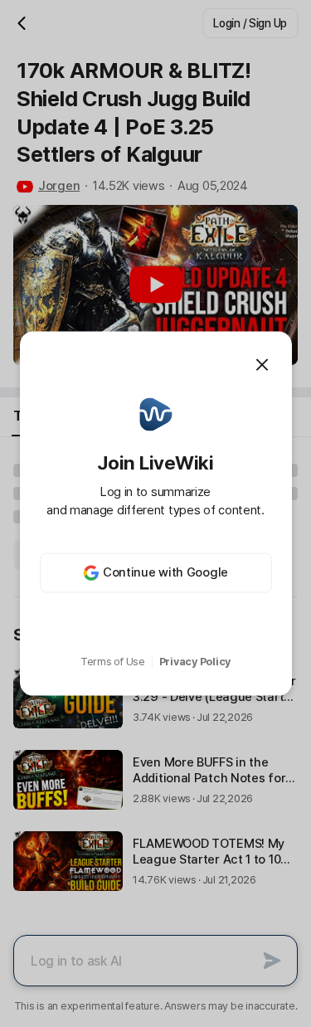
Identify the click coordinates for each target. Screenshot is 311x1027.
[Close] (262, 365)
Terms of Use (112, 661)
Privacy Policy (195, 661)
